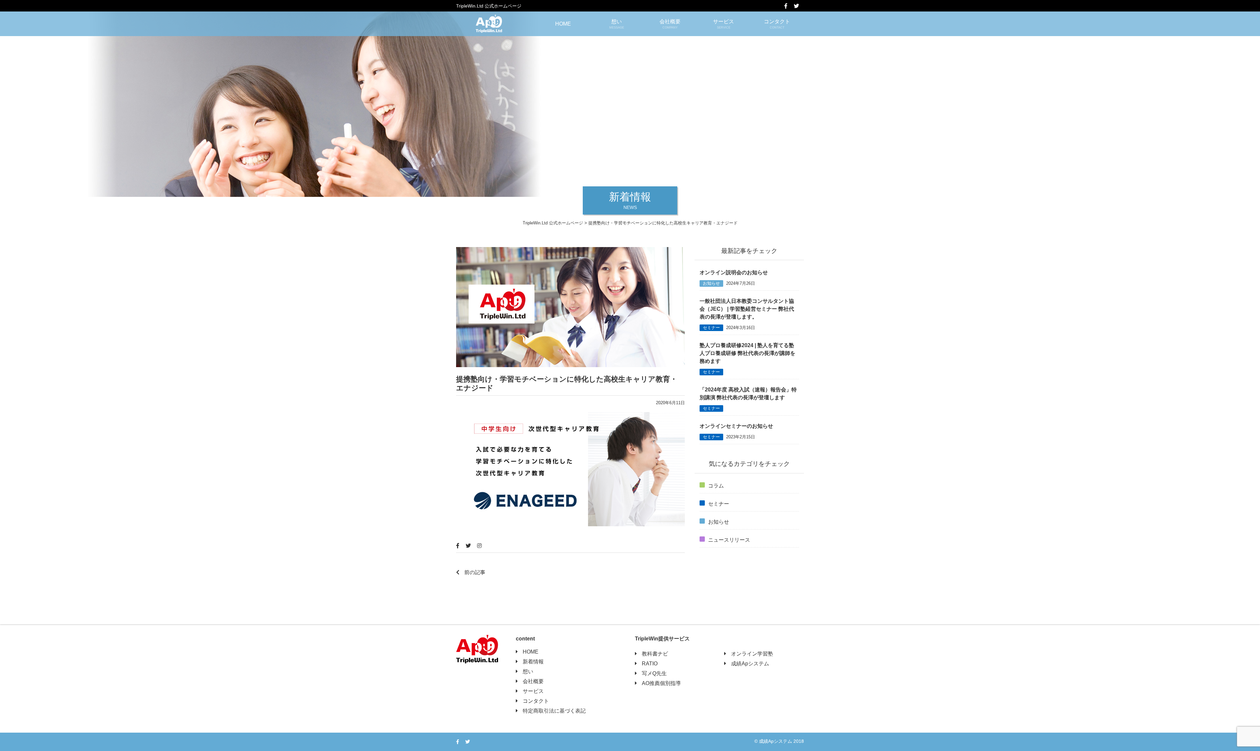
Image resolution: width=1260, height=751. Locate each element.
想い (616, 24)
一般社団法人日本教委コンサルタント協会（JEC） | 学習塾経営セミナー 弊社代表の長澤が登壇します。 (747, 309)
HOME (563, 24)
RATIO (650, 663)
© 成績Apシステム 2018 (779, 741)
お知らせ (711, 283)
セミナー (711, 327)
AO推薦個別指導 (661, 683)
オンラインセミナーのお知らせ (736, 426)
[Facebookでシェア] (788, 6)
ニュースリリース (729, 540)
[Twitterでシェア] (799, 6)
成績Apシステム (750, 663)
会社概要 (670, 24)
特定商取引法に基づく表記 (554, 711)
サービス (723, 24)
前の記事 (474, 572)
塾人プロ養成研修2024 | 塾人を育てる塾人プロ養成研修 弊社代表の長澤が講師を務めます (747, 353)
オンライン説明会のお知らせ (734, 272)
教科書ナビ (655, 654)
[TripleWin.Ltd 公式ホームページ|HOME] (489, 23)
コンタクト (777, 24)
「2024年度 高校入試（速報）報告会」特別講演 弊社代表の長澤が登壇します (748, 393)
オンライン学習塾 (752, 654)
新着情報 (533, 661)
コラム (716, 486)
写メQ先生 (654, 673)
